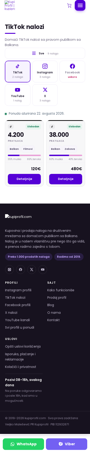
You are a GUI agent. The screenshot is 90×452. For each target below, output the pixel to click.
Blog (50, 305)
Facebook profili (17, 305)
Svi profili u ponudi (19, 327)
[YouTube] (42, 269)
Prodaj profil (56, 297)
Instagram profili (18, 290)
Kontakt (53, 320)
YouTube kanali (17, 320)
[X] (31, 269)
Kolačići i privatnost (20, 366)
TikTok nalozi (15, 297)
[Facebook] (20, 269)
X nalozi (11, 312)
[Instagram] (9, 269)
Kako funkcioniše (60, 290)
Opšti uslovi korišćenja (23, 346)
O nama (54, 312)
